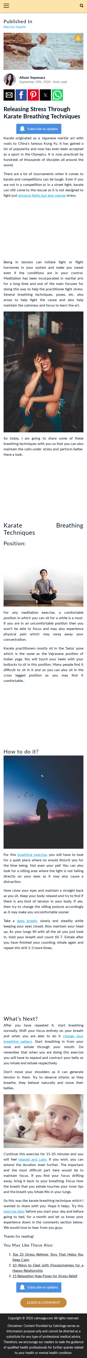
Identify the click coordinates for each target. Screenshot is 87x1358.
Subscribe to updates (42, 129)
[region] (37, 230)
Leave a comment (43, 1302)
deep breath (27, 921)
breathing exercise (32, 855)
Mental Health (15, 27)
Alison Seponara (32, 77)
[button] (8, 6)
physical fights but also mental (42, 195)
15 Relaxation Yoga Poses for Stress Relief (44, 1276)
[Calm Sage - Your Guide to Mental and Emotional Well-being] (46, 6)
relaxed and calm (32, 1159)
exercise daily (14, 1211)
